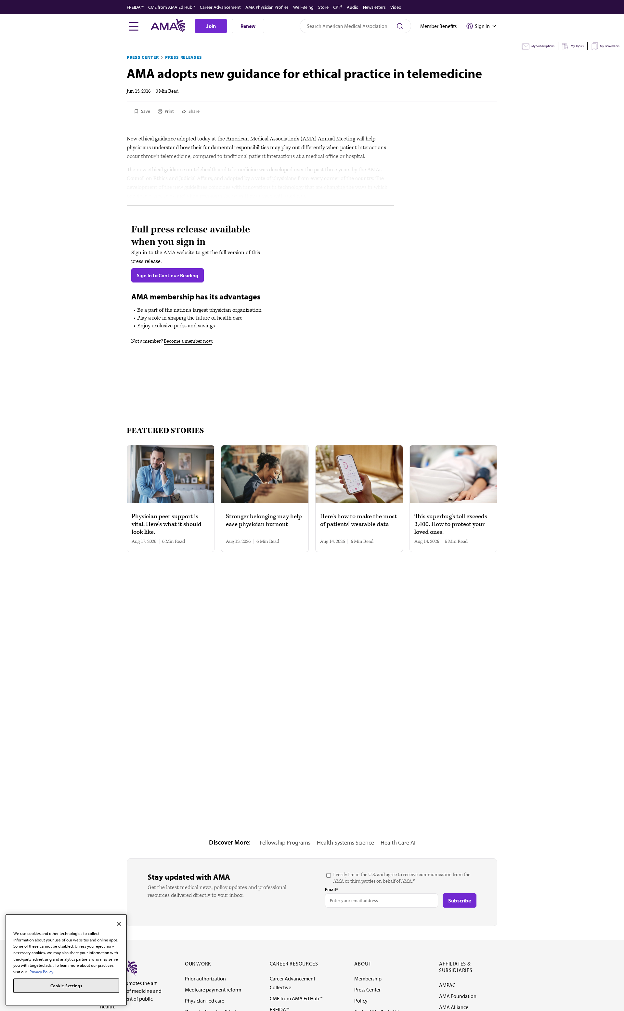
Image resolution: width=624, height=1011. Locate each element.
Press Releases (183, 57)
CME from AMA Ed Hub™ (171, 7)
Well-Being (303, 7)
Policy (361, 1000)
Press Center (143, 57)
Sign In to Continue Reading (167, 275)
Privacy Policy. (42, 971)
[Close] (119, 924)
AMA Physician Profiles (267, 7)
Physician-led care (204, 1000)
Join (211, 26)
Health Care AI (398, 842)
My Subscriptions (542, 46)
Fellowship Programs (285, 842)
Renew (247, 26)
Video (395, 7)
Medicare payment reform (213, 989)
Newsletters (374, 7)
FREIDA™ (135, 7)
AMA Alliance (453, 1007)
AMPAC (447, 985)
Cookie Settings (66, 985)
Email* (331, 889)
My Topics (577, 46)
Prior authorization (205, 978)
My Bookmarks (609, 46)
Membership (368, 978)
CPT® (337, 7)
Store (323, 7)
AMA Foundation (457, 996)
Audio (352, 7)
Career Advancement (220, 7)
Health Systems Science (345, 842)
